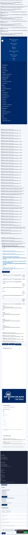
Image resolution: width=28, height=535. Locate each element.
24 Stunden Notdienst (5, 106)
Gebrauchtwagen (5, 77)
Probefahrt (4, 411)
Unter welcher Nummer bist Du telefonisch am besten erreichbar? (8, 525)
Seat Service (4, 101)
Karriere (3, 117)
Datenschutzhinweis (8, 429)
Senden (5, 431)
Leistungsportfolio (5, 92)
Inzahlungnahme (3, 472)
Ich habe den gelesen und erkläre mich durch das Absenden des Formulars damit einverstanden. (12, 429)
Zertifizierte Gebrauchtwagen (6, 81)
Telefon (4, 421)
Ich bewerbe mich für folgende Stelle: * (6, 512)
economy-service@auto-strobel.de (7, 466)
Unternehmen (4, 108)
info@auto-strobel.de (5, 459)
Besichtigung (4, 413)
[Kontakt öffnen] (4, 37)
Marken (3, 85)
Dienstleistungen (4, 94)
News (3, 115)
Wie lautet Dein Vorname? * (4, 515)
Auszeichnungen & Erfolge (6, 120)
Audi (1, 478)
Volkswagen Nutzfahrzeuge (6, 88)
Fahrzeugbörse (2, 470)
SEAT (1, 479)
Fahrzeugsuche (4, 65)
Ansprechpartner (4, 113)
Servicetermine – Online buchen (7, 104)
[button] (22, 532)
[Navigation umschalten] (2, 41)
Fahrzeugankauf (4, 83)
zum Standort (4, 496)
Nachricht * (4, 424)
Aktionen (2, 471)
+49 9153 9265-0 (5, 457)
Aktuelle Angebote (5, 70)
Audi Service (4, 99)
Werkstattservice (4, 97)
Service (3, 90)
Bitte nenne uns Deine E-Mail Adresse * (6, 522)
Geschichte (4, 110)
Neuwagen (4, 67)
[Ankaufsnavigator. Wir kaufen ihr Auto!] (14, 396)
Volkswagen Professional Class (6, 74)
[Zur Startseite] (4, 39)
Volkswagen (2, 474)
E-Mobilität (4, 72)
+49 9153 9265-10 (5, 464)
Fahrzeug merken (18, 344)
